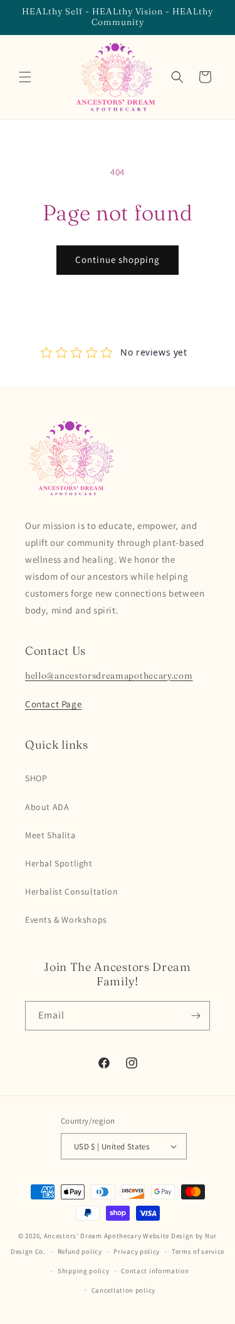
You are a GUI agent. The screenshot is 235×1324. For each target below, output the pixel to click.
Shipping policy (84, 1270)
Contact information (155, 1270)
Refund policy (80, 1251)
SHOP (36, 778)
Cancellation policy (123, 1290)
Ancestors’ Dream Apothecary (93, 1235)
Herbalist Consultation (71, 891)
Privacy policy (136, 1251)
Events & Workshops (66, 919)
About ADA (47, 807)
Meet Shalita (50, 835)
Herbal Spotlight (59, 863)
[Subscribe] (195, 1015)
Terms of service (198, 1251)
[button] (25, 77)
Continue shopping (117, 259)
